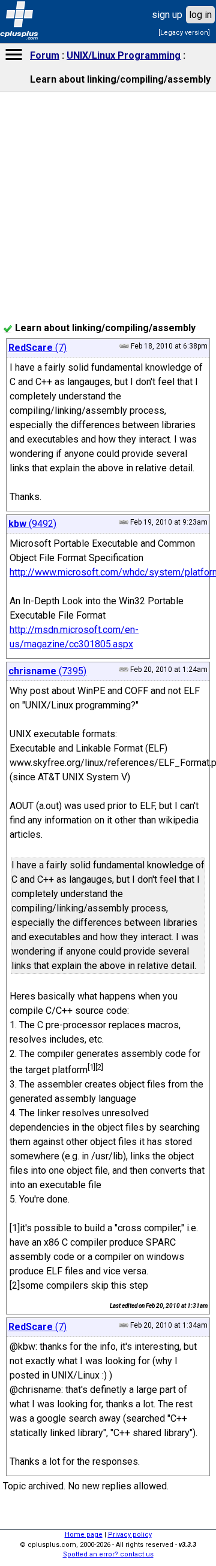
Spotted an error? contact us (108, 1554)
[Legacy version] (184, 33)
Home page (84, 1534)
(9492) (32, 523)
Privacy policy (130, 1534)
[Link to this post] (123, 669)
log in (200, 14)
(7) (37, 347)
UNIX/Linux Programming (124, 55)
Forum (44, 55)
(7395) (47, 671)
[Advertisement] (108, 440)
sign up (167, 14)
